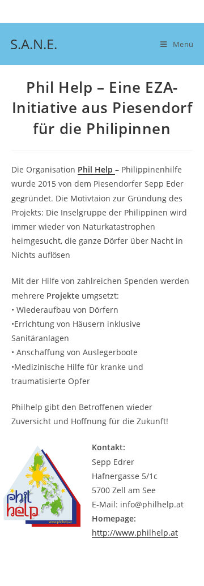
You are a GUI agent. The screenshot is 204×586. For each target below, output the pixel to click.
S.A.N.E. (33, 44)
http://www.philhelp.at (135, 532)
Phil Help (96, 169)
